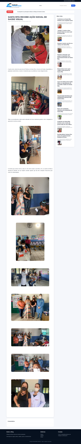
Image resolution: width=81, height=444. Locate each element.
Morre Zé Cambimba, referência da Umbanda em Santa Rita (64, 110)
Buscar (73, 5)
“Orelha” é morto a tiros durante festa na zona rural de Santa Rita (64, 32)
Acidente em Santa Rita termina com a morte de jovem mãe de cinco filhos (64, 123)
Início (40, 5)
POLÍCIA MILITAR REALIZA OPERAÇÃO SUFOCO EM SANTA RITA (64, 97)
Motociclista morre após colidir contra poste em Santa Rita (64, 70)
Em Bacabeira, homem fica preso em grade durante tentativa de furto (64, 136)
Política (41, 434)
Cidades (42, 435)
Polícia (41, 436)
